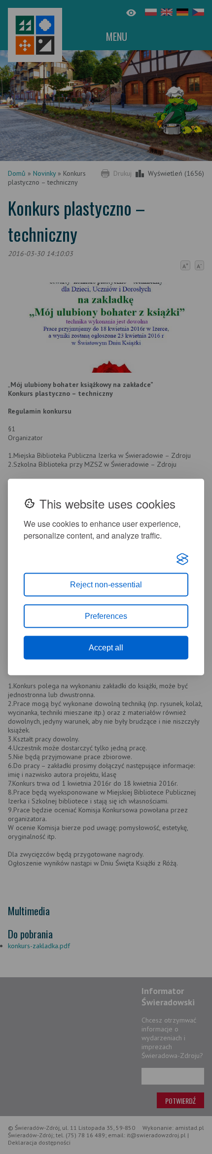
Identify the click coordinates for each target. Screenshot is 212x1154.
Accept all (106, 647)
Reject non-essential (106, 584)
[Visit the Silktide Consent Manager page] (182, 559)
